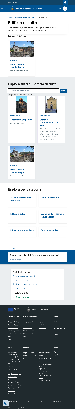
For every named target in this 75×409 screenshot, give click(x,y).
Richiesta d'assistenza (45, 381)
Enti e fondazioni (13, 328)
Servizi (29, 401)
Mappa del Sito (57, 401)
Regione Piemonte (13, 2)
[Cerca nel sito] (64, 8)
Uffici (9, 342)
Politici (10, 339)
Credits (42, 401)
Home (10, 17)
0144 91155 (12, 366)
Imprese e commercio (45, 322)
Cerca (63, 90)
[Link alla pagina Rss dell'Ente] (55, 352)
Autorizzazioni (27, 328)
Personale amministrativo (14, 335)
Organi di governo (13, 331)
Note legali (42, 355)
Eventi (56, 337)
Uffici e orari (11, 391)
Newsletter (57, 355)
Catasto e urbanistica (29, 331)
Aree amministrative (14, 322)
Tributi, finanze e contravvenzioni (45, 326)
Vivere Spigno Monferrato (22, 17)
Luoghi (34, 17)
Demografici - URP (13, 388)
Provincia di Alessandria (29, 357)
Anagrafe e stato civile (29, 323)
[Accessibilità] (5, 403)
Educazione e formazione (29, 335)
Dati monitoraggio (13, 401)
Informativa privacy (44, 353)
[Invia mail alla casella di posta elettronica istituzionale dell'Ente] (14, 375)
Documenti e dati (13, 325)
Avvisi (55, 322)
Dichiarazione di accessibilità (45, 360)
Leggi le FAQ (42, 368)
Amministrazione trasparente (45, 365)
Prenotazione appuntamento (45, 376)
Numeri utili (11, 394)
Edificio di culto (15, 60)
